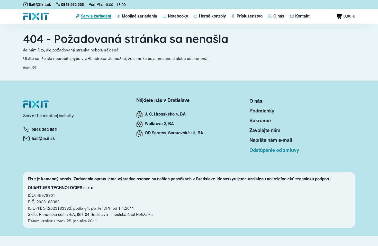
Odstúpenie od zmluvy (274, 149)
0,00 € (349, 16)
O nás (255, 100)
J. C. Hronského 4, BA (164, 114)
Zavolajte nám (265, 130)
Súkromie (260, 120)
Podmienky (261, 110)
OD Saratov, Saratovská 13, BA (173, 133)
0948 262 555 (43, 129)
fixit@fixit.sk (42, 138)
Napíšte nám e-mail (270, 139)
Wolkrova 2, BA (158, 123)
